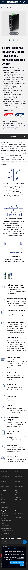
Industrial (3, 502)
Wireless (3, 495)
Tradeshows (18, 484)
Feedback (3, 481)
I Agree (22, 565)
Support (3, 511)
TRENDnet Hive (4, 507)
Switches (3, 492)
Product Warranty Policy (7, 530)
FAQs (2, 523)
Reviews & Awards (19, 479)
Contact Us (3, 479)
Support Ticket (4, 515)
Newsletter (17, 481)
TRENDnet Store (19, 500)
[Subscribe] (25, 542)
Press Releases (18, 476)
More (2, 505)
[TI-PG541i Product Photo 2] (9, 40)
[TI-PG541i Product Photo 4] (18, 40)
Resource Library (19, 486)
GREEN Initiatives (5, 476)
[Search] (20, 2)
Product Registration (6, 520)
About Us (3, 474)
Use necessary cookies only (17, 562)
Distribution (18, 497)
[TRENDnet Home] (12, 2)
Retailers (17, 495)
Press (16, 472)
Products (3, 6)
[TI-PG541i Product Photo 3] (13, 40)
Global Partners (18, 517)
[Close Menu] (3, 1)
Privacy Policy (20, 557)
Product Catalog (5, 486)
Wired (2, 497)
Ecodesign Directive (6, 528)
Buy (16, 490)
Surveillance (4, 500)
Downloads (3, 518)
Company (4, 472)
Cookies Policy (9, 559)
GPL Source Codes (5, 525)
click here (17, 129)
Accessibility (4, 484)
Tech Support (4, 513)
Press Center (18, 474)
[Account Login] (24, 2)
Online (16, 492)
